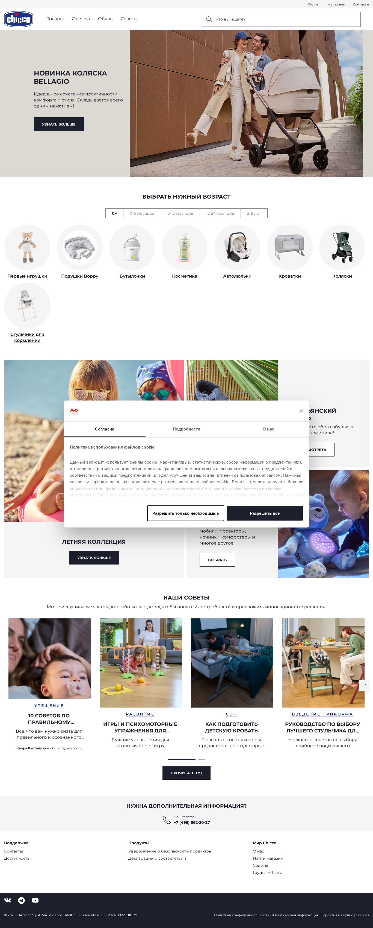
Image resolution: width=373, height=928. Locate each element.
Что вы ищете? (230, 19)
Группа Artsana (267, 872)
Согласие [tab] (104, 429)
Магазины (336, 4)
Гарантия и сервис (337, 915)
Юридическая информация (295, 915)
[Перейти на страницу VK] (7, 900)
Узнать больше (59, 124)
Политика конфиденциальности (242, 915)
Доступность (16, 858)
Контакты (361, 4)
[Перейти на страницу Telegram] (21, 900)
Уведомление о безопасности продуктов (169, 851)
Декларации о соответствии (157, 858)
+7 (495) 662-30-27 (192, 822)
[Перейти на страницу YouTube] (35, 900)
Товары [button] (55, 18)
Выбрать (217, 560)
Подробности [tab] (186, 429)
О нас (258, 851)
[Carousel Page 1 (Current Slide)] (182, 759)
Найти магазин (268, 858)
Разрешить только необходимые (185, 513)
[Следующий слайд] (364, 685)
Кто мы (313, 4)
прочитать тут (186, 773)
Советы (260, 865)
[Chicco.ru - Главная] (18, 19)
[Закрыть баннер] (301, 411)
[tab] (114, 213)
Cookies (362, 915)
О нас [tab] (268, 429)
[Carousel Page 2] (201, 759)
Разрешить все (265, 513)
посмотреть (312, 449)
